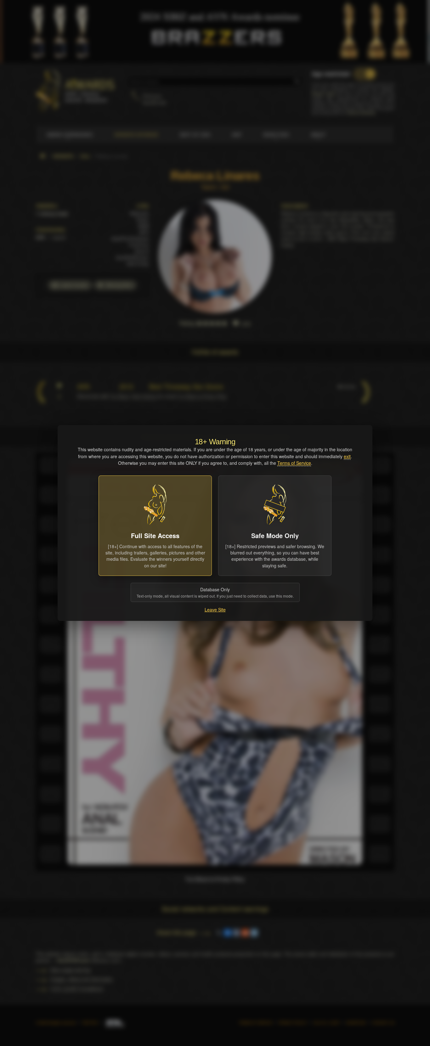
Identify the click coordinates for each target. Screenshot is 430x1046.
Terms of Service (294, 463)
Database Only (215, 592)
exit (347, 456)
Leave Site (215, 609)
